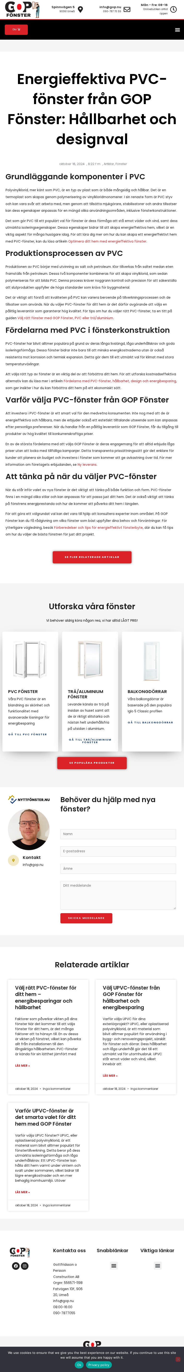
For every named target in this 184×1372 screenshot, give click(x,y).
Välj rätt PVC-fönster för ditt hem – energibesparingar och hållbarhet (45, 997)
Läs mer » (22, 1066)
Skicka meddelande (86, 918)
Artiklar (109, 164)
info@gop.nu (63, 1301)
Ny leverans (87, 464)
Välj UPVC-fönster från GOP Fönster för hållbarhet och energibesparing (131, 997)
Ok (79, 1365)
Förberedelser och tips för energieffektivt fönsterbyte (98, 527)
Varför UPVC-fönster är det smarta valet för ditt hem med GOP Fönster (45, 1117)
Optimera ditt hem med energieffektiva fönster (107, 241)
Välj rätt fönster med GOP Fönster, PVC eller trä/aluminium (65, 318)
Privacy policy (98, 1365)
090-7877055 (64, 1313)
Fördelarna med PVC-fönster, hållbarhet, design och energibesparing (120, 381)
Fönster (121, 164)
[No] (178, 1359)
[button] (178, 30)
